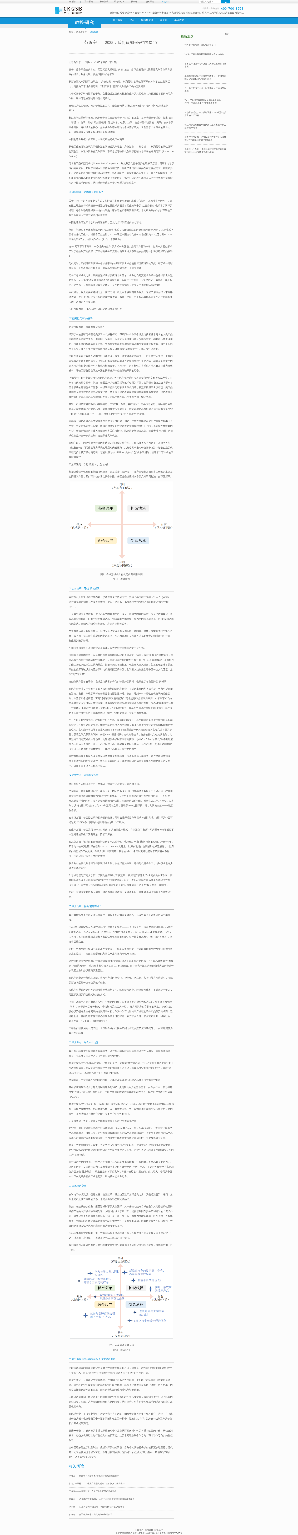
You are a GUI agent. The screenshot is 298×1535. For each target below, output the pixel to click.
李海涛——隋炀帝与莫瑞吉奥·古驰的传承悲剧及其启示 (94, 1476)
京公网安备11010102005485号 (168, 1533)
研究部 (163, 20)
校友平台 (150, 1)
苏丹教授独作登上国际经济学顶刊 (200, 45)
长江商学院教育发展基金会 (220, 12)
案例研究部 (147, 20)
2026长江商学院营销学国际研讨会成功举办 (204, 54)
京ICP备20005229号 (146, 1533)
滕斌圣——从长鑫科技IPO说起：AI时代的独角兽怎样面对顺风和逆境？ (102, 1499)
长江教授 (118, 20)
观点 (132, 20)
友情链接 (149, 1530)
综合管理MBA (127, 12)
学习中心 (118, 1)
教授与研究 (81, 32)
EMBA (148, 12)
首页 (74, 1)
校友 (204, 12)
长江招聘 (139, 1530)
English (165, 1)
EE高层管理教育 (177, 12)
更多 (227, 34)
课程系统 (89, 1)
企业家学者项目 (160, 12)
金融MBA (140, 12)
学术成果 (179, 20)
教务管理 (104, 1)
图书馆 (134, 1)
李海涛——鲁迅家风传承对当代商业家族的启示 (90, 1514)
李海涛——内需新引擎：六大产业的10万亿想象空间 (92, 1491)
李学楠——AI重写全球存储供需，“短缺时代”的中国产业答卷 (97, 1507)
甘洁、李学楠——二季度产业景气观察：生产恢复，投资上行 (97, 1483)
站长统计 (159, 1530)
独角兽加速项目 (193, 12)
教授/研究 (114, 12)
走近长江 (239, 12)
